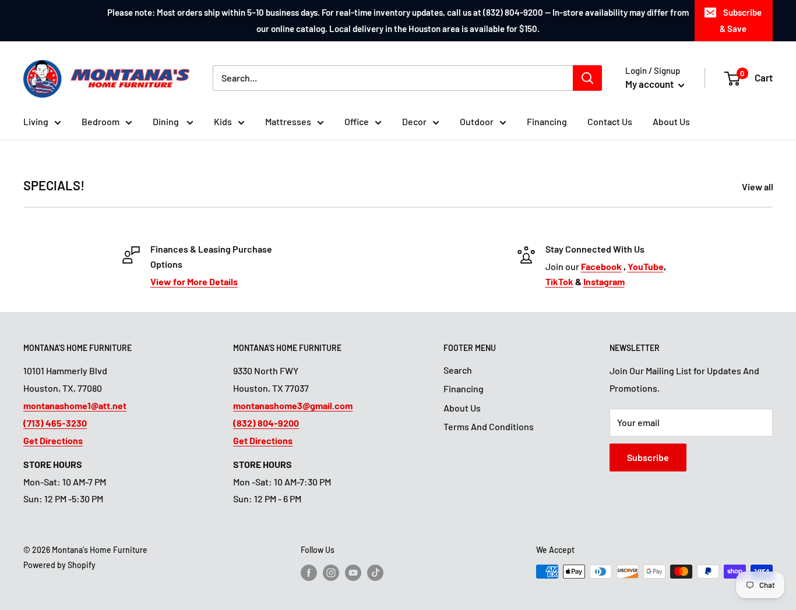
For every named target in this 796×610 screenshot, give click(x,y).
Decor (414, 121)
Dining (167, 121)
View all (758, 186)
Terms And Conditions (488, 426)
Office (356, 121)
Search (457, 369)
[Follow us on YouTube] (353, 573)
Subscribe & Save (741, 20)
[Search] (587, 78)
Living (35, 121)
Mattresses (288, 121)
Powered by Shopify (59, 565)
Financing (547, 121)
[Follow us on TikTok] (375, 573)
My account (650, 84)
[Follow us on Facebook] (309, 573)
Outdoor (477, 121)
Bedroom (100, 121)
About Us (671, 121)
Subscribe (648, 457)
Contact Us (609, 121)
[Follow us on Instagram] (331, 573)
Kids (223, 121)
